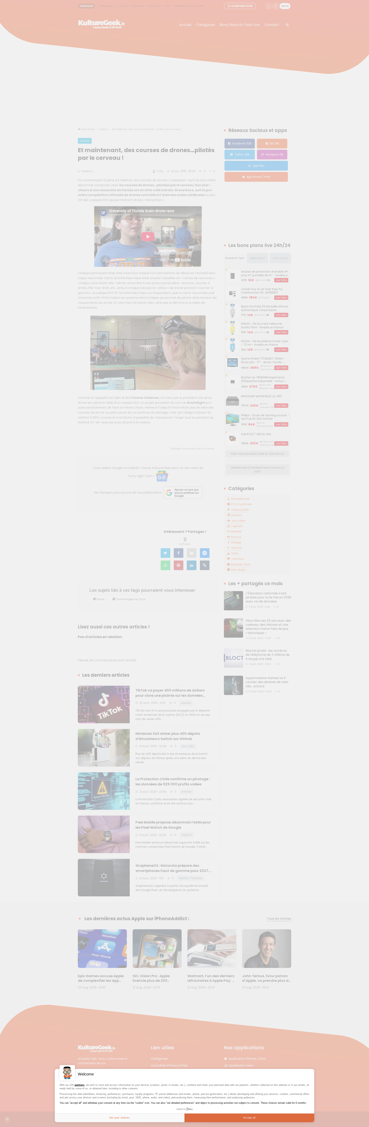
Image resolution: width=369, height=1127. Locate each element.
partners (79, 1085)
